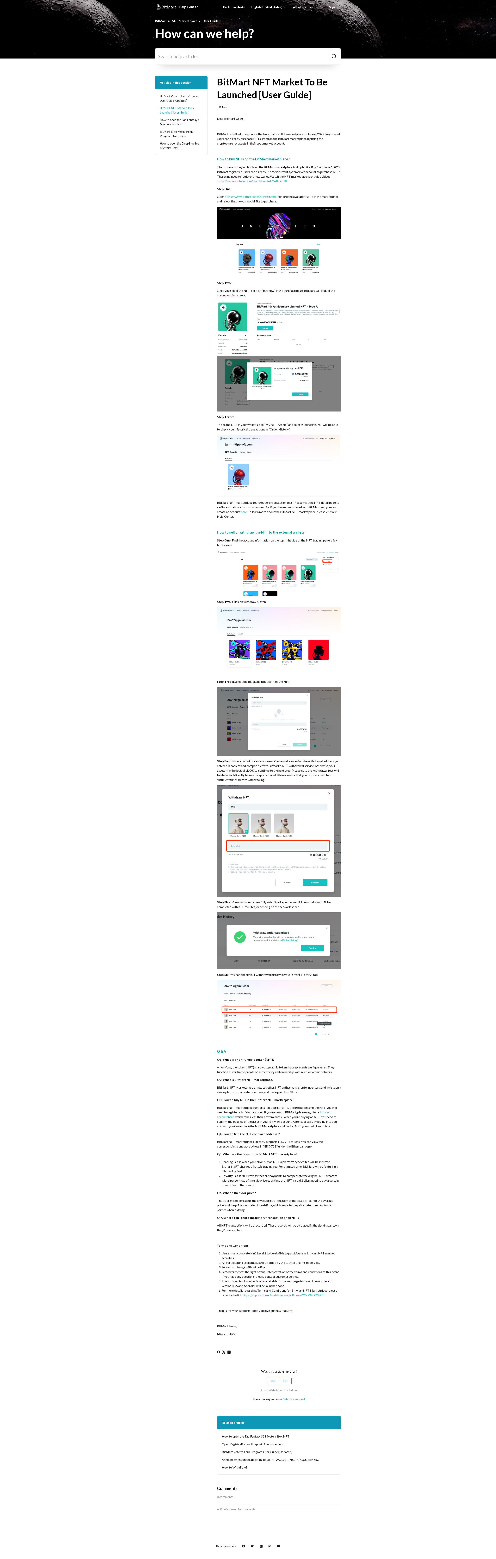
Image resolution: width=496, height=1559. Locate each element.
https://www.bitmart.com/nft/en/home (250, 196)
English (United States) (267, 7)
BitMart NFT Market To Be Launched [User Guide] (177, 110)
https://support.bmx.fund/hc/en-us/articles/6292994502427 (283, 1295)
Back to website (234, 7)
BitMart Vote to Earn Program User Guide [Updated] (257, 1452)
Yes (273, 1381)
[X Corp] (223, 1352)
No (285, 1381)
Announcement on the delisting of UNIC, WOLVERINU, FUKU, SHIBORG (270, 1459)
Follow (223, 107)
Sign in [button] (333, 7)
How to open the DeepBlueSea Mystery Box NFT (179, 146)
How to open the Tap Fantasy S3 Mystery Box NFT (255, 1436)
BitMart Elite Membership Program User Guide (176, 134)
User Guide (210, 21)
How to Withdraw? (234, 1467)
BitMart (161, 21)
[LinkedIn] (229, 1352)
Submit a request (303, 7)
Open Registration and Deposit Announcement (252, 1444)
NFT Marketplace (184, 21)
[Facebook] (218, 1352)
